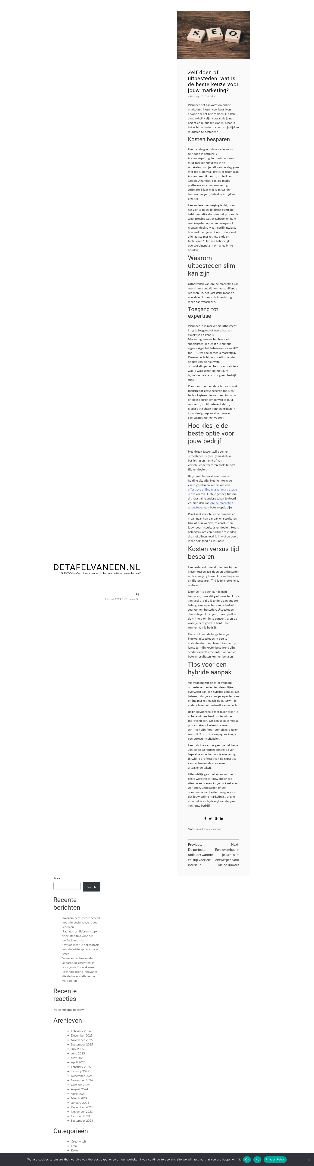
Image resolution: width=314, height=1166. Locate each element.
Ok (247, 1159)
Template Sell (132, 599)
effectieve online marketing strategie (212, 489)
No (257, 1159)
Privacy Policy (275, 1159)
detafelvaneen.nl (97, 567)
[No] (309, 1159)
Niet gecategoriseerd (209, 829)
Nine (212, 96)
